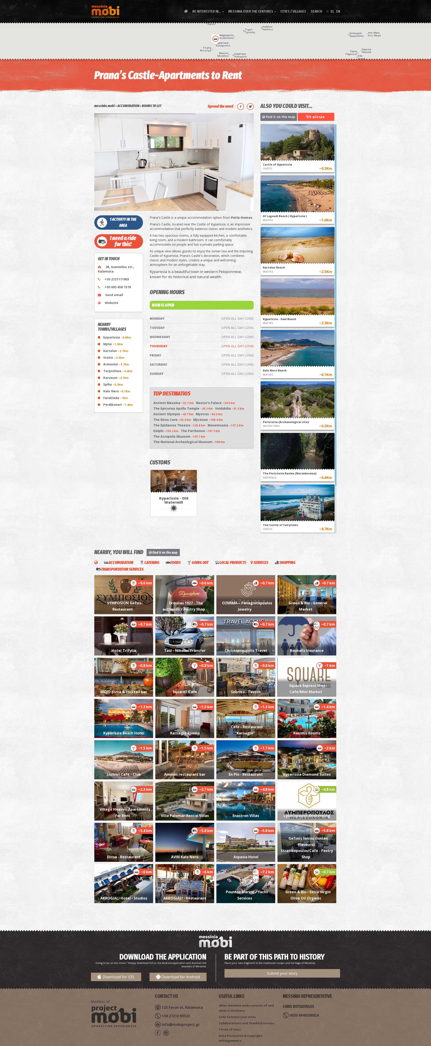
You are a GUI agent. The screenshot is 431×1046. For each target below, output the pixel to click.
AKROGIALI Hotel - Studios (123, 898)
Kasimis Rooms (306, 733)
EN (338, 11)
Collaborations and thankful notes (245, 1023)
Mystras (209, 414)
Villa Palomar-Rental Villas (185, 815)
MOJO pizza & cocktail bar (123, 691)
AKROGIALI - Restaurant (184, 898)
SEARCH (316, 11)
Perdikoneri (118, 404)
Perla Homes (241, 217)
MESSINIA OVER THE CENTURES (252, 11)
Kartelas (115, 351)
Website (111, 303)
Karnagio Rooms (185, 733)
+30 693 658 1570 (118, 287)
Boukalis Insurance (307, 650)
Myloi (113, 344)
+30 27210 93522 (176, 1015)
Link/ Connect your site (236, 1017)
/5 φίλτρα (315, 116)
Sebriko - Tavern (246, 691)
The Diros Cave (172, 419)
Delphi (165, 431)
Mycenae (208, 419)
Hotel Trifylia (124, 650)
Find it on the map (280, 117)
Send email (114, 295)
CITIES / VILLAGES (293, 11)
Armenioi (116, 364)
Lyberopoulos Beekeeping (307, 815)
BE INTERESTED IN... (208, 11)
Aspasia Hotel (245, 856)
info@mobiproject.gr (181, 1024)
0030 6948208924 (304, 1015)
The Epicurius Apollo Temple (183, 408)
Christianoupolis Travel (246, 650)
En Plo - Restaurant (246, 774)
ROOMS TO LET (151, 106)
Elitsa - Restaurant (124, 856)
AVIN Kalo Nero (184, 856)
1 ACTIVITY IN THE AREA (123, 222)
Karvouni (116, 378)
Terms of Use (229, 1029)
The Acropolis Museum (179, 436)
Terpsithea (117, 371)
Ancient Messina (173, 403)
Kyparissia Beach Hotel (123, 733)
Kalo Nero (116, 391)
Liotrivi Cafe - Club (124, 774)
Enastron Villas (246, 815)
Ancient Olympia (173, 414)
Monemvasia (225, 425)
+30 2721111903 (117, 279)
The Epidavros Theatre (179, 425)
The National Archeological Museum (189, 442)
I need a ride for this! (123, 241)
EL (332, 11)
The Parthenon (200, 431)
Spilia (113, 384)
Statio (113, 357)
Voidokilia (229, 408)
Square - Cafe (185, 691)
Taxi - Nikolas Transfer (185, 650)
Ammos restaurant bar (184, 774)
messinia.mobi (104, 106)
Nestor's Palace (215, 403)
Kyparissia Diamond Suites (307, 774)
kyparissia (117, 337)
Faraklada (115, 398)
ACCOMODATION (128, 106)
